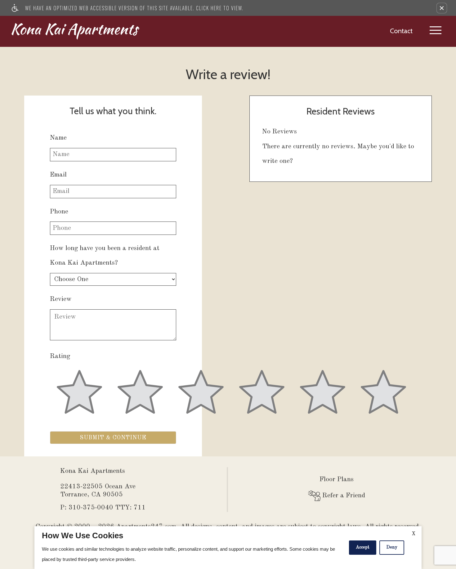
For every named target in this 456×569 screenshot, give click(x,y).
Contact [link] (401, 31)
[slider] (79, 395)
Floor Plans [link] (337, 479)
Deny (391, 547)
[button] (442, 8)
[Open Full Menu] (435, 31)
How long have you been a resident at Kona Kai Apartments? (104, 255)
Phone (59, 211)
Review (61, 299)
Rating (60, 356)
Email (58, 175)
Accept (362, 547)
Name (58, 138)
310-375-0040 (107, 507)
